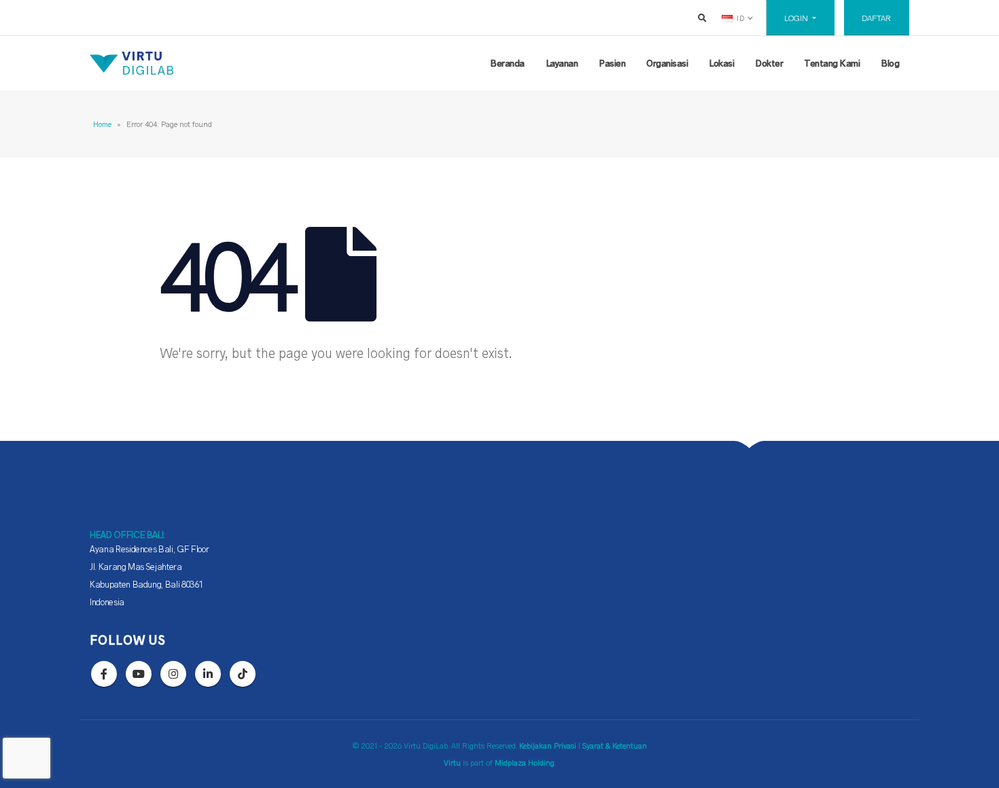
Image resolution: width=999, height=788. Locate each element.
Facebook (104, 674)
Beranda (507, 63)
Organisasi (667, 63)
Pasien (612, 63)
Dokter (769, 63)
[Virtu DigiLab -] (131, 63)
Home (102, 123)
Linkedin (208, 674)
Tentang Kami (832, 63)
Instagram (173, 674)
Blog (890, 63)
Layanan (562, 63)
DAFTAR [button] (876, 17)
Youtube (139, 674)
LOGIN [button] (797, 17)
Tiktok (243, 674)
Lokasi (721, 63)
